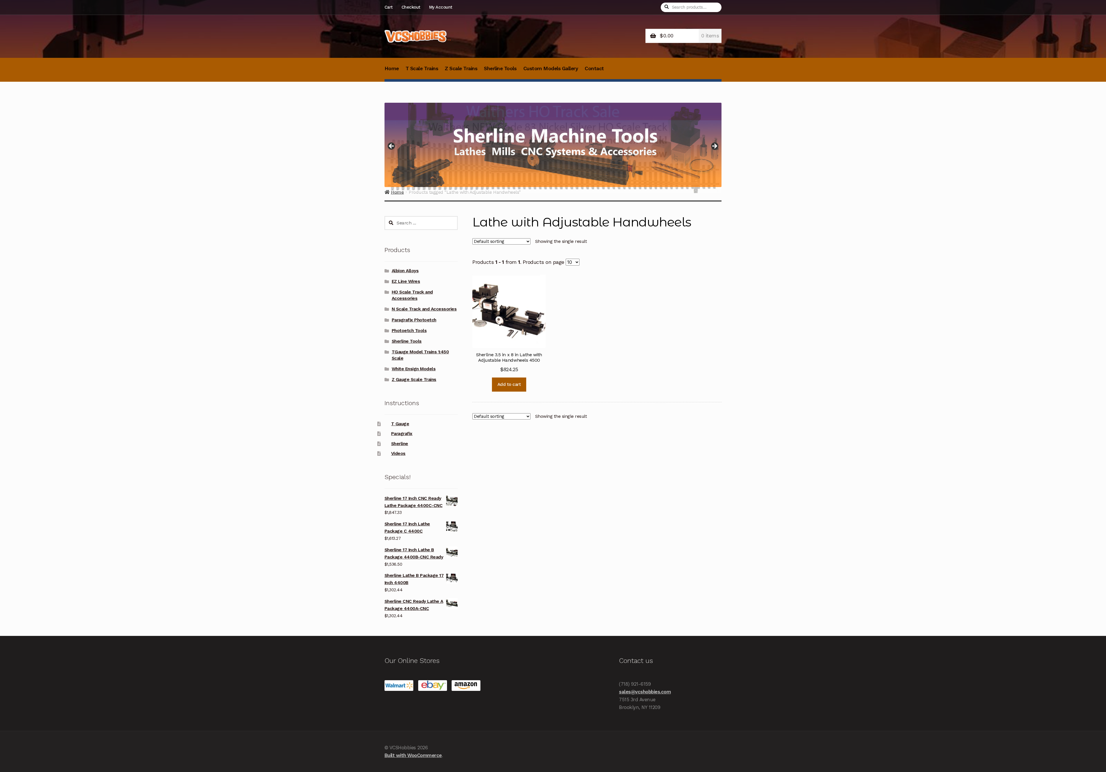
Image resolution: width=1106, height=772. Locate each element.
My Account (440, 7)
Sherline (399, 443)
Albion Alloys (405, 270)
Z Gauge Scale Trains (414, 379)
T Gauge (400, 423)
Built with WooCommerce (413, 755)
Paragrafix (401, 433)
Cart (389, 7)
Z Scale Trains (461, 68)
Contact (594, 68)
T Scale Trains (422, 68)
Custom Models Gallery (550, 68)
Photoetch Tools (409, 330)
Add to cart (509, 384)
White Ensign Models (414, 368)
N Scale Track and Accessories (424, 309)
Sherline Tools (500, 68)
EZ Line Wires (406, 281)
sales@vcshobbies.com (645, 692)
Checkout (411, 7)
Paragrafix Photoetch (414, 320)
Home (392, 68)
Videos (398, 453)
